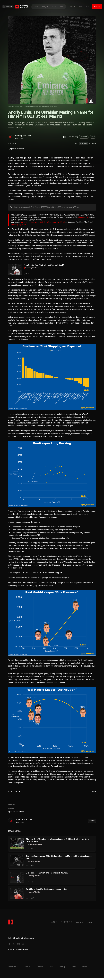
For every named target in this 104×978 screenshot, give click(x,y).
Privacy (27, 967)
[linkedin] (14, 944)
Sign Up (97, 6)
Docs (74, 967)
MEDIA (78, 922)
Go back (9, 6)
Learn (80, 6)
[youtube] (18, 944)
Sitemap (62, 967)
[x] (9, 944)
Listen (84, 143)
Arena (36, 6)
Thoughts (44, 6)
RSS (51, 967)
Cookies (40, 967)
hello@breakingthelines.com (21, 938)
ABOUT (91, 922)
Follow (92, 821)
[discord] (23, 944)
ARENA (54, 922)
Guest (84, 967)
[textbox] (52, 470)
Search (72, 6)
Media (54, 6)
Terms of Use (13, 967)
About (62, 6)
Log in (87, 6)
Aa (76, 143)
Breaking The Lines (23, 135)
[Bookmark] (18, 143)
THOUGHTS (66, 922)
